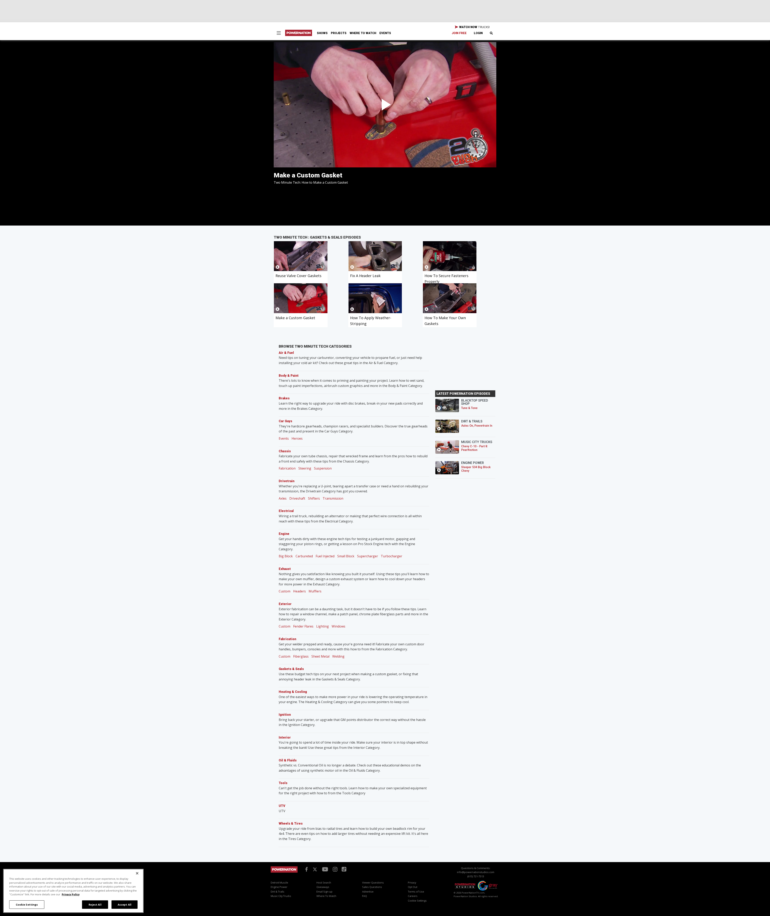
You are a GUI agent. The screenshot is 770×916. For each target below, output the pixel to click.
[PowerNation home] (284, 873)
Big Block (286, 556)
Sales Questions (372, 887)
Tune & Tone (469, 408)
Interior (285, 737)
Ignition (285, 715)
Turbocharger (391, 556)
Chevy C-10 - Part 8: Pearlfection (474, 448)
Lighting (322, 626)
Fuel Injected (325, 556)
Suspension (323, 468)
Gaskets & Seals (291, 669)
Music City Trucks (281, 896)
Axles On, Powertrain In (476, 425)
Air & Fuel (286, 353)
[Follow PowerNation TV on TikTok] (343, 869)
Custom (284, 591)
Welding (338, 656)
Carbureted (304, 556)
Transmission (333, 498)
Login (478, 33)
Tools (283, 783)
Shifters (314, 498)
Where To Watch (363, 33)
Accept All (124, 904)
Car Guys (285, 421)
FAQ (364, 896)
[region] (73, 891)
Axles (283, 498)
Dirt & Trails (277, 891)
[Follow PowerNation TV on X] (315, 869)
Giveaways (322, 887)
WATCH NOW (474, 27)
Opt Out (412, 887)
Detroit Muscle (279, 882)
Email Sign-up (324, 891)
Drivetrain (286, 481)
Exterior (285, 604)
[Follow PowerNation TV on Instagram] (334, 869)
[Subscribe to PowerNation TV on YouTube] (325, 869)
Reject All (95, 904)
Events (385, 33)
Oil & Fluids (288, 760)
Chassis (285, 451)
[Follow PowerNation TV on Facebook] (306, 869)
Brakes (284, 398)
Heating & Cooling (293, 692)
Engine (284, 534)
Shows (322, 33)
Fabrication (287, 468)
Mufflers (315, 591)
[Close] (137, 873)
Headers (299, 591)
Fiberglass (301, 656)
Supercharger (367, 556)
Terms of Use (416, 891)
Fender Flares (303, 626)
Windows (338, 626)
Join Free (459, 33)
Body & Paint (289, 376)
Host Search (323, 882)
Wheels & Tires (291, 823)
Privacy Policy (71, 894)
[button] (279, 33)
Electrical (286, 511)
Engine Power (279, 887)
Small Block (345, 556)
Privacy (412, 882)
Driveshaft (297, 498)
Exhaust (285, 569)
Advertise (368, 891)
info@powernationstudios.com (475, 872)
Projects (338, 33)
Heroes (297, 438)
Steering (304, 468)
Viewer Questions (373, 882)
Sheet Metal (320, 656)
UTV (282, 806)
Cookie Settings (27, 904)
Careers (412, 896)
